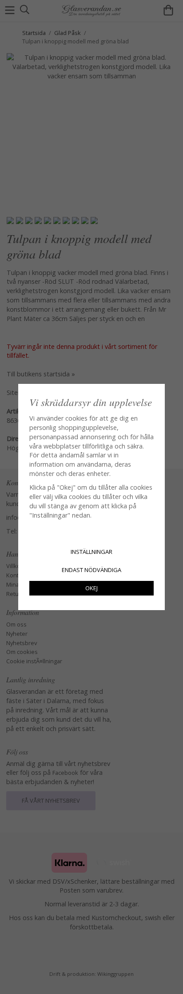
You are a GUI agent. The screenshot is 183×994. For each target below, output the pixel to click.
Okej (91, 588)
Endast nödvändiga (91, 570)
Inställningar (91, 552)
